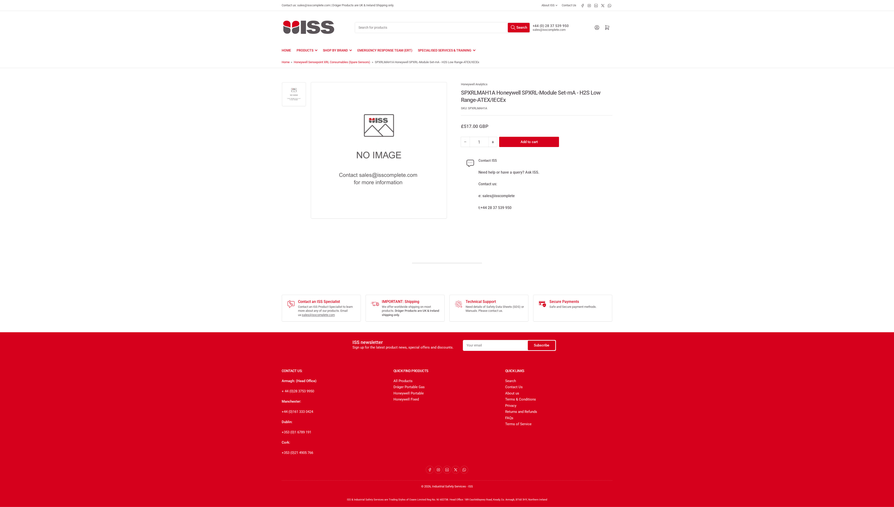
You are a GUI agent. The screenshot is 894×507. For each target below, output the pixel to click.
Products (305, 50)
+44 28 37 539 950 (496, 208)
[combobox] (442, 27)
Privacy (510, 406)
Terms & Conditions (520, 399)
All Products (403, 381)
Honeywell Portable (408, 393)
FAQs (509, 418)
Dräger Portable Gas (409, 387)
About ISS (548, 5)
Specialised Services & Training (444, 50)
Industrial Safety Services (449, 486)
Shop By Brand (335, 50)
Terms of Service (518, 424)
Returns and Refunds (521, 412)
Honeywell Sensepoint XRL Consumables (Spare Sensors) (332, 62)
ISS (470, 486)
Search (510, 381)
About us (512, 393)
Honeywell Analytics (474, 84)
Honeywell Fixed (406, 399)
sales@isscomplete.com (549, 29)
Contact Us (569, 5)
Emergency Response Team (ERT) (384, 50)
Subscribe (541, 345)
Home (286, 50)
